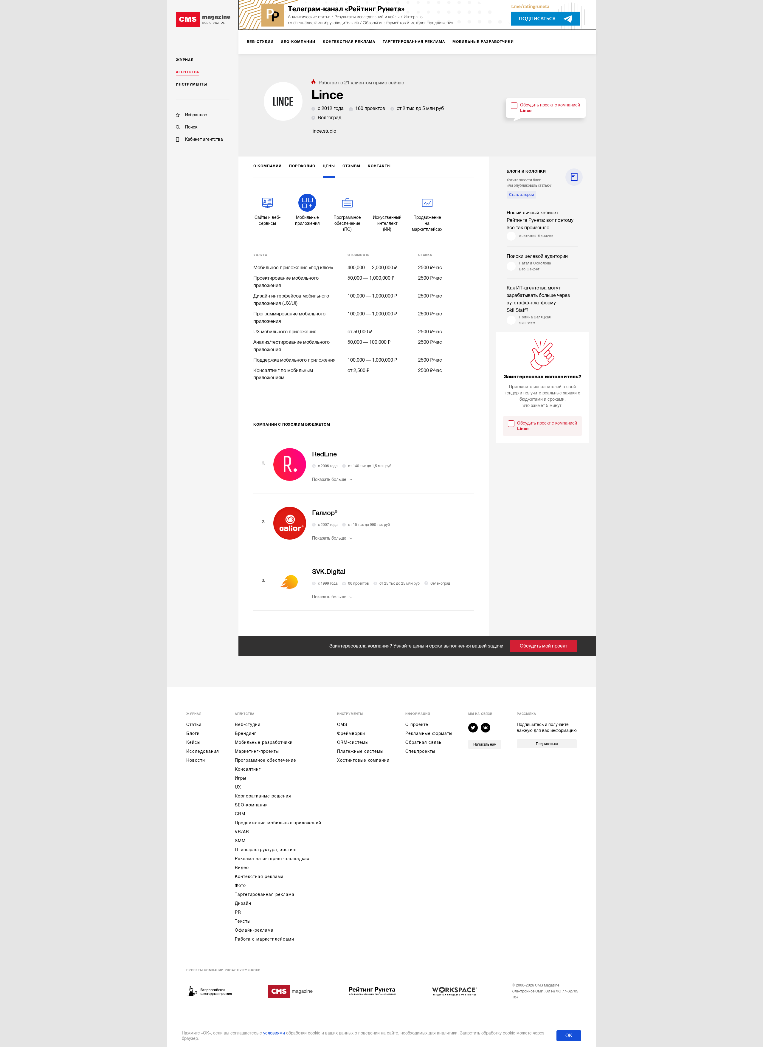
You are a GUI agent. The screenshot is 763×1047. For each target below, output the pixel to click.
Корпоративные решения (263, 796)
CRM (240, 813)
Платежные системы (360, 751)
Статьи (193, 724)
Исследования (202, 751)
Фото (240, 885)
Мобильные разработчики (264, 742)
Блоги (193, 733)
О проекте (416, 724)
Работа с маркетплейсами (264, 939)
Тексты (243, 921)
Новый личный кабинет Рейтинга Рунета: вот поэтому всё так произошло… (540, 220)
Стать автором (521, 195)
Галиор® (324, 513)
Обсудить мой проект (543, 646)
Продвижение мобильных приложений (278, 822)
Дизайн (243, 903)
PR (238, 912)
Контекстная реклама (259, 876)
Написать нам (484, 744)
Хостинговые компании (363, 760)
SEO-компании (251, 805)
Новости (195, 760)
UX (238, 787)
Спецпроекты (420, 751)
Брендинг (245, 733)
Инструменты (191, 84)
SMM (240, 840)
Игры (240, 778)
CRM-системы (353, 742)
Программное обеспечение (265, 760)
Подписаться (547, 744)
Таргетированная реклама (264, 894)
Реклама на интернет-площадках (272, 858)
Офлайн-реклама (254, 930)
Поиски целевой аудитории (537, 256)
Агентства (187, 72)
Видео (242, 867)
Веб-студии (247, 724)
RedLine (324, 454)
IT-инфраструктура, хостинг (266, 849)
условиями (274, 1033)
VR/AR (242, 831)
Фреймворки (351, 733)
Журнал (185, 60)
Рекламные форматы (428, 733)
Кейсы (193, 742)
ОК (568, 1035)
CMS (342, 724)
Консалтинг (248, 769)
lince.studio (323, 131)
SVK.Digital (328, 571)
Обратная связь (423, 742)
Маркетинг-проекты (257, 751)
